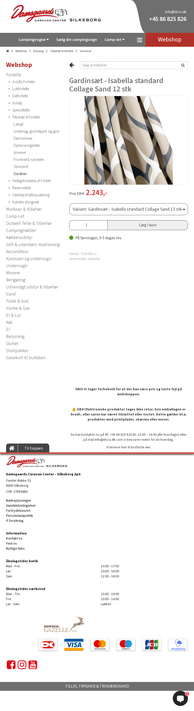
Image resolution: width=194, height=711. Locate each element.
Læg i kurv (147, 225)
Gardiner (85, 51)
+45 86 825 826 (167, 19)
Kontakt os (14, 538)
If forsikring (14, 520)
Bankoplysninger (18, 500)
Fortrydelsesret (18, 510)
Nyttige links (15, 548)
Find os (11, 543)
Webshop (21, 51)
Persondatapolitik (19, 515)
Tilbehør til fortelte (61, 51)
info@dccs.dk (175, 12)
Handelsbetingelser (21, 505)
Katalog (38, 51)
